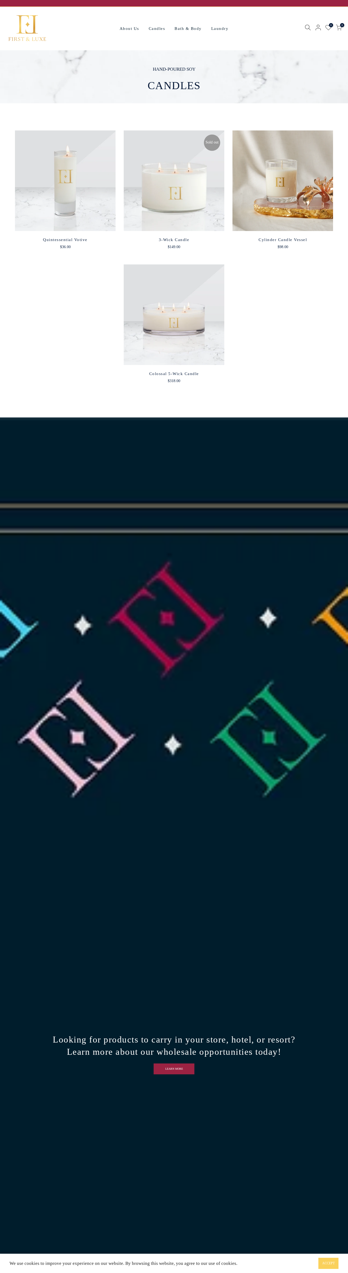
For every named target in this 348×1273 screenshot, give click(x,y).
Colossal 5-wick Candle (174, 374)
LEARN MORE (174, 1068)
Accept (328, 1263)
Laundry (220, 28)
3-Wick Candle (174, 240)
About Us (129, 28)
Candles (157, 28)
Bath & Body (188, 28)
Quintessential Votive (65, 240)
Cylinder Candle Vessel (283, 240)
